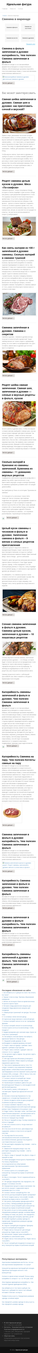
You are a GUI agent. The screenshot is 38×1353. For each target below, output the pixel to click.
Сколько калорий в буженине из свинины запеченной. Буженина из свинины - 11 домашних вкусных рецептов (17, 468)
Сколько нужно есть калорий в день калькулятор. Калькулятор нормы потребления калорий (18, 1173)
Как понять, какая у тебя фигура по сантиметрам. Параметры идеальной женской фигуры (17, 1091)
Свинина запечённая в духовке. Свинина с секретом (15, 331)
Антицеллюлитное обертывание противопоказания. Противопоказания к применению (15, 1166)
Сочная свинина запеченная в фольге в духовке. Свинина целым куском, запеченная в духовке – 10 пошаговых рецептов (19, 630)
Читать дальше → (8, 83)
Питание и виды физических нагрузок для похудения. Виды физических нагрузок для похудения (16, 1008)
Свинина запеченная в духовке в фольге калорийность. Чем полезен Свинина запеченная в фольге (19, 923)
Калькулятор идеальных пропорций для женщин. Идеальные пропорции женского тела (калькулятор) (18, 1270)
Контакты (7, 1327)
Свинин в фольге (12, 27)
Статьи (20, 9)
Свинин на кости (12, 38)
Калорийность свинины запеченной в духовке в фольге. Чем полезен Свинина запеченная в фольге (16, 960)
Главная (4, 9)
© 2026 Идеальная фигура (12, 1323)
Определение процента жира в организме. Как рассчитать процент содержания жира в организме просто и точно (18, 1188)
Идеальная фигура (19, 4)
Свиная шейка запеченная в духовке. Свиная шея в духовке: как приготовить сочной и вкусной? (19, 104)
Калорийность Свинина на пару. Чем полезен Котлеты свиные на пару (18, 760)
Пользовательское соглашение (22, 1327)
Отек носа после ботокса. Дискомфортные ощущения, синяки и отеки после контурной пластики (17, 1131)
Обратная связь (9, 1336)
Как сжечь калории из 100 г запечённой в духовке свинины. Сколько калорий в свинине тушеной (18, 253)
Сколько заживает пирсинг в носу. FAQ (17, 1105)
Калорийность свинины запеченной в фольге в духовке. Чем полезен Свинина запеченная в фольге (16, 698)
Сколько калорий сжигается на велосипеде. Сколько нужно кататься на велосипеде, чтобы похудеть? (18, 1028)
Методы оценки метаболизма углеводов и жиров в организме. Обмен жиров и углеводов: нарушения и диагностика (17, 1061)
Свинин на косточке (28, 27)
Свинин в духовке (28, 38)
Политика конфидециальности (14, 1329)
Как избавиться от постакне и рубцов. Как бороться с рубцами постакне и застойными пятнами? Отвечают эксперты (17, 1290)
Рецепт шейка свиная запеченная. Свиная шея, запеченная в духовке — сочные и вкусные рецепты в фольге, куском (18, 391)
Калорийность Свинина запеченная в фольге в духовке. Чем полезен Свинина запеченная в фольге (16, 887)
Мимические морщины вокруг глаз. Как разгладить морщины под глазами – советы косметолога (16, 1151)
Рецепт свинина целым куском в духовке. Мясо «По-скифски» (16, 184)
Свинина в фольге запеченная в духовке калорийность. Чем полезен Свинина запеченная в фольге (19, 55)
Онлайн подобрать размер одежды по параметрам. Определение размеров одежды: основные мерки (17, 1221)
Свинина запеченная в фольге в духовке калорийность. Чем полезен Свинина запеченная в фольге (19, 841)
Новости (13, 9)
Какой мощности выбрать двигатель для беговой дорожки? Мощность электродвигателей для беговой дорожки (18, 1085)
